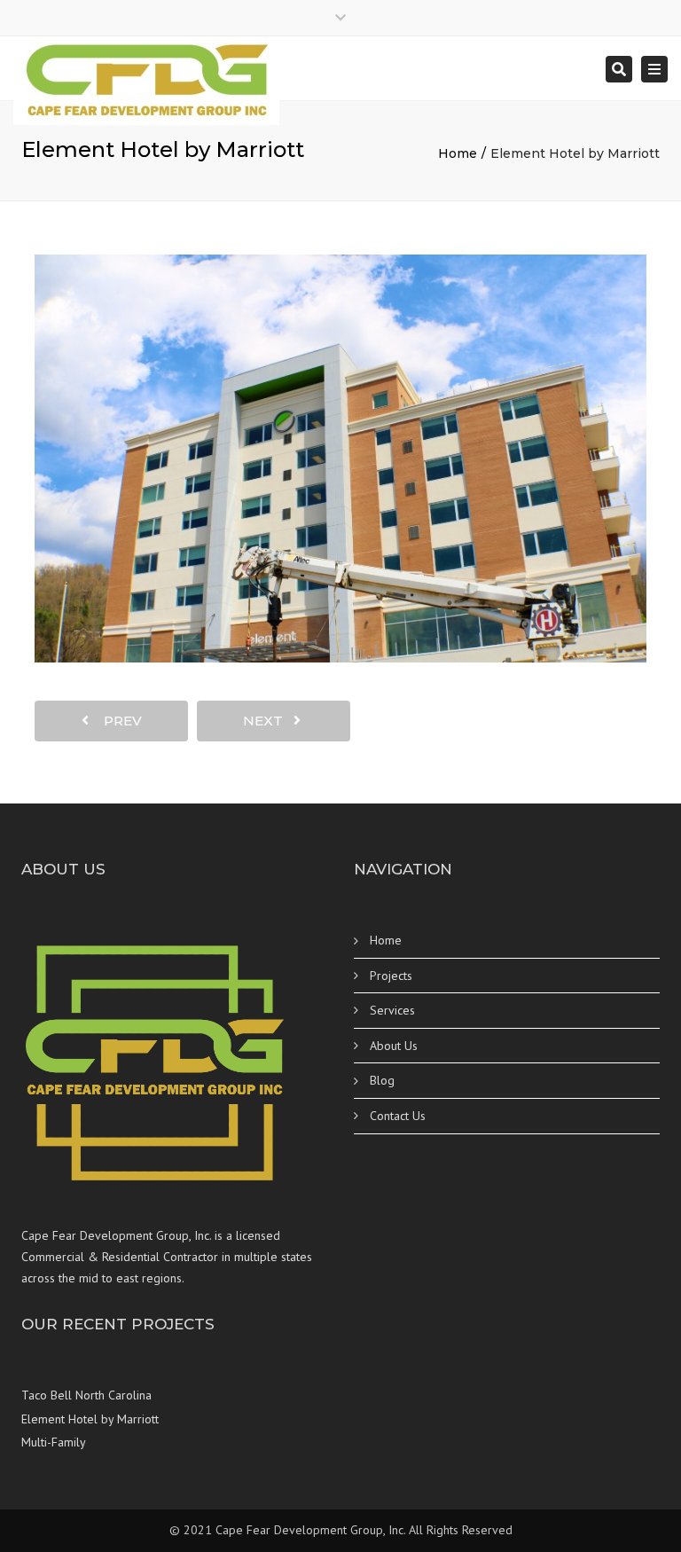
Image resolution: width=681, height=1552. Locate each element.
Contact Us (398, 1116)
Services (392, 1010)
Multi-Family (53, 1442)
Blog (382, 1080)
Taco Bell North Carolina (86, 1395)
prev (117, 720)
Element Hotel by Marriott (90, 1419)
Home (457, 153)
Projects (391, 976)
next (268, 720)
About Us (394, 1046)
